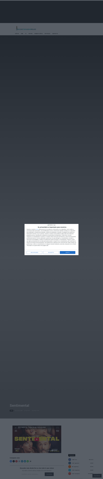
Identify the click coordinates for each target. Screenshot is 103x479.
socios (37, 229)
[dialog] (51, 239)
